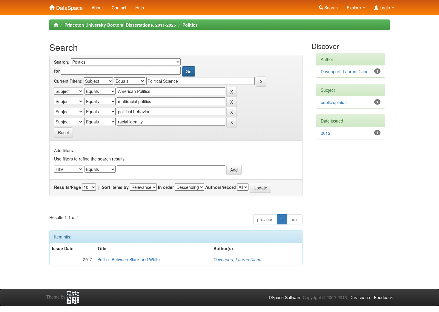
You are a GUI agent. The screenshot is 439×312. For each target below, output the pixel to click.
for (57, 71)
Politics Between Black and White (128, 259)
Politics (190, 25)
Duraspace (359, 297)
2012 (325, 133)
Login (384, 7)
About (97, 7)
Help (139, 7)
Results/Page (67, 187)
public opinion (334, 102)
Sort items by (115, 187)
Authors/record (220, 187)
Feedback (383, 297)
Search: (62, 62)
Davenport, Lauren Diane (237, 259)
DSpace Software (285, 297)
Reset (63, 132)
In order (166, 187)
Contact (119, 7)
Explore (354, 7)
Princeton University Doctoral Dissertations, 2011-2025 (120, 25)
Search (330, 7)
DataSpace (69, 6)
